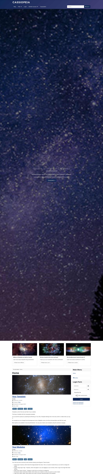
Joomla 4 (30, 408)
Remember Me (77, 392)
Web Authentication (82, 395)
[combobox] (75, 6)
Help (19, 6)
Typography (43, 6)
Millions (14, 408)
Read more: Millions (19, 362)
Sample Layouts (33, 6)
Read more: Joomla (73, 362)
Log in (81, 399)
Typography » (51, 180)
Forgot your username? (78, 403)
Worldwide (20, 408)
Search (87, 6)
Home (74, 373)
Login (25, 6)
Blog (15, 6)
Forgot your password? (78, 402)
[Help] (21, 6)
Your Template (19, 396)
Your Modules (18, 447)
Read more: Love (46, 362)
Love (25, 408)
